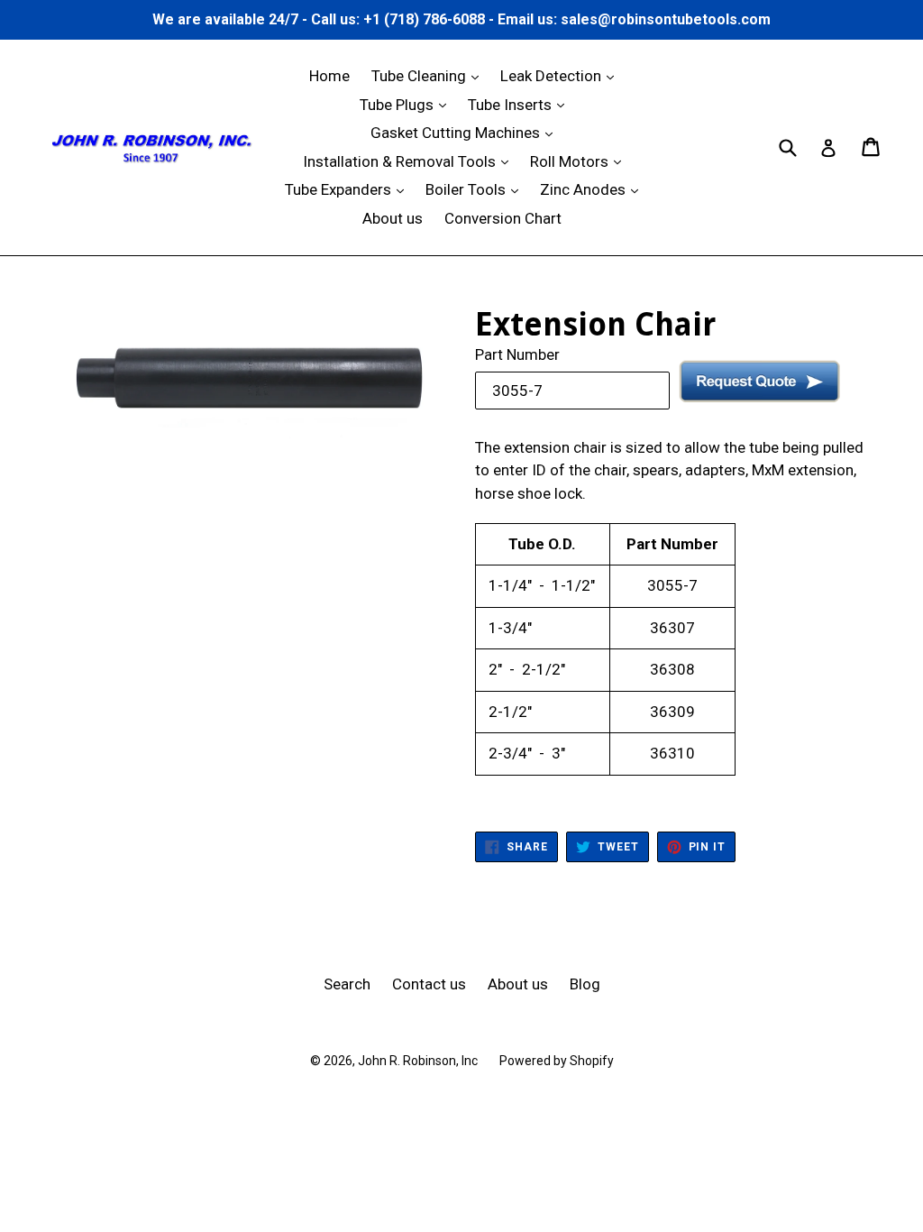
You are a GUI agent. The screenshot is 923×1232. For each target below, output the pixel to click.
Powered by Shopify (556, 1060)
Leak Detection (561, 75)
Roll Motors (580, 161)
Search (347, 984)
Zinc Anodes (593, 188)
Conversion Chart (503, 218)
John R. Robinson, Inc (418, 1060)
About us (392, 218)
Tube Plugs (407, 104)
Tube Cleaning (429, 75)
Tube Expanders (349, 188)
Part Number (517, 354)
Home (329, 76)
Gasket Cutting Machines (466, 132)
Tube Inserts (520, 104)
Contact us (429, 984)
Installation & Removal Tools (410, 161)
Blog (585, 984)
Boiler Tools (476, 188)
